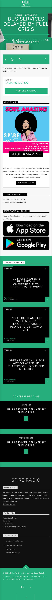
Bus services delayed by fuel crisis (26, 411)
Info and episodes (26, 183)
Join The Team (40, 576)
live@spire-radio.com (18, 202)
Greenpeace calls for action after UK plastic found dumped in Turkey (26, 365)
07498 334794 (19, 199)
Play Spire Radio (13, 579)
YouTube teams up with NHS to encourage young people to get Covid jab (26, 324)
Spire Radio (8, 298)
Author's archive (26, 91)
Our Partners (8, 524)
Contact (30, 579)
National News (31, 15)
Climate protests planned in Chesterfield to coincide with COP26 (26, 283)
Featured (18, 15)
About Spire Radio (10, 518)
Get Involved (7, 521)
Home (7, 576)
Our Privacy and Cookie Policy (14, 527)
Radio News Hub (32, 39)
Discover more (8, 504)
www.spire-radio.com (14, 541)
